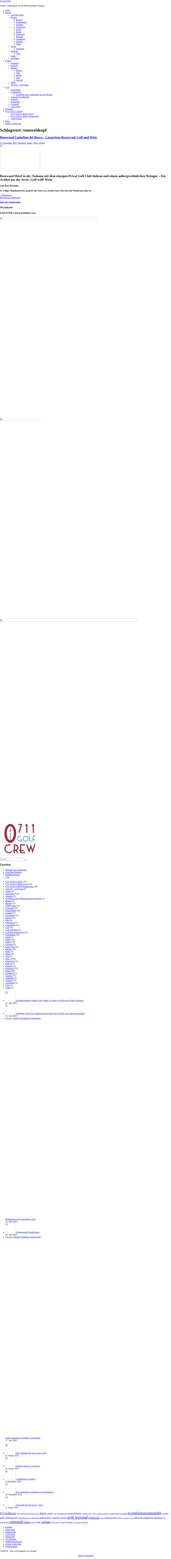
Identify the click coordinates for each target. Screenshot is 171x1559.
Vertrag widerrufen (13, 123)
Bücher (19, 70)
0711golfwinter (22, 1514)
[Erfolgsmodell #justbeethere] (10, 1232)
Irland (18, 29)
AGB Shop (10, 1534)
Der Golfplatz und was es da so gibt (31, 1453)
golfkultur (55, 1518)
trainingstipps (77, 1522)
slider (38, 1522)
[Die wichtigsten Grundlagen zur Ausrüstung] (10, 1492)
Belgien (19, 20)
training (69, 1522)
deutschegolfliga (87, 1513)
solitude (45, 1522)
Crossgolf (15, 104)
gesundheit (165, 1514)
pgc (164, 1518)
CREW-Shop (16, 119)
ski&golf (33, 1522)
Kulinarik (15, 63)
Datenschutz (10, 1532)
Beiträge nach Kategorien (16, 870)
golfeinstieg (45, 1518)
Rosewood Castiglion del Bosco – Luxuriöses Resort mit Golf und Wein (48, 137)
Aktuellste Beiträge (13, 872)
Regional (9, 109)
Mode (13, 82)
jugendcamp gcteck (128, 1518)
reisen (26, 1522)
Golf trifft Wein (17, 15)
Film (18, 73)
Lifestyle (14, 66)
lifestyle (138, 1517)
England (19, 25)
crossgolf (71, 1513)
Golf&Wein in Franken (25, 1479)
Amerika (14, 51)
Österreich (20, 34)
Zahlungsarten (11, 1546)
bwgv (43, 1513)
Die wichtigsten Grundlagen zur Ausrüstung (34, 1492)
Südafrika (20, 49)
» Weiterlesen (5, 195)
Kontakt (8, 1527)
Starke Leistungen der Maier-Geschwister (22, 1438)
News (7, 10)
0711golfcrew (8, 1513)
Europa (14, 17)
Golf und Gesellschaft (20, 97)
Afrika (13, 46)
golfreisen (93, 1517)
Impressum (10, 1529)
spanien (63, 1522)
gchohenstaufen (114, 1514)
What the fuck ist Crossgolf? (28, 1466)
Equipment (15, 102)
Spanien (19, 41)
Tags (7, 877)
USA (18, 54)
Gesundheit (15, 90)
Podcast (19, 80)
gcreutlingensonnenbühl (144, 1513)
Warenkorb (10, 1537)
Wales (18, 44)
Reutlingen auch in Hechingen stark (20, 1219)
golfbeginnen (35, 1518)
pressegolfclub (4, 1522)
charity (50, 1513)
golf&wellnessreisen (24, 1518)
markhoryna (148, 1518)
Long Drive (16, 107)
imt (115, 1518)
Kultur (8, 61)
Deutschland (21, 22)
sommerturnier (55, 1522)
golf (2, 1517)
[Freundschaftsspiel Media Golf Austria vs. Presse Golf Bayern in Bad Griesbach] (10, 1000)
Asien (13, 56)
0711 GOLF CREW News (22, 114)
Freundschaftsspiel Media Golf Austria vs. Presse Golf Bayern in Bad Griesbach (49, 1000)
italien (119, 1518)
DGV (94, 1513)
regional (16, 1521)
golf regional (77, 1517)
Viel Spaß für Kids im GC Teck (29, 1505)
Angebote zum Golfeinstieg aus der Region (34, 94)
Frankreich (20, 27)
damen (78, 1513)
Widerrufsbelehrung (13, 1542)
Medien (14, 68)
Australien (15, 58)
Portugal (19, 37)
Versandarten (10, 1539)
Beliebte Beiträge (12, 875)
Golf (7, 87)
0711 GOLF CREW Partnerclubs (25, 116)
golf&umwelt (11, 1518)
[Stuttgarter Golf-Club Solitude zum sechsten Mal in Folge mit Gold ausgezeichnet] (10, 1013)
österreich (85, 1522)
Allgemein (21, 143)
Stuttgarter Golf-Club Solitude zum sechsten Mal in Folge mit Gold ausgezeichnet (50, 1013)
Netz (18, 78)
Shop (7, 121)
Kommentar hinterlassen (10, 197)
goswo (102, 1518)
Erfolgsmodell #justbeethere (27, 1232)
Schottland (20, 39)
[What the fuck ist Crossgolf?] (10, 1466)
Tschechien (10, 983)
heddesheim (108, 1518)
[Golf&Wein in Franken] (10, 1479)
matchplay (158, 1518)
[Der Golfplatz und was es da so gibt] (10, 1453)
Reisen (8, 13)
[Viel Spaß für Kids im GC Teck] (10, 1505)
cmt (54, 1514)
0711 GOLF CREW (14, 111)
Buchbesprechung (34, 1513)
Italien (18, 32)
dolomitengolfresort (103, 1513)
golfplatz (63, 1518)
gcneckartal (123, 1514)
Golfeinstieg (16, 92)
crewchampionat (62, 1514)
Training (14, 99)
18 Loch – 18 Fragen (19, 85)
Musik (18, 75)
